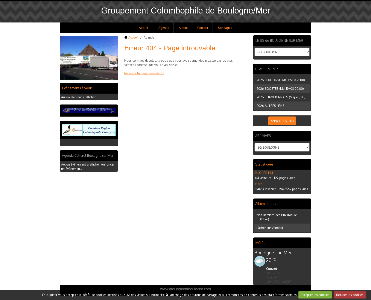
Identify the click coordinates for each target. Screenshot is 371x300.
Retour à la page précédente (144, 73)
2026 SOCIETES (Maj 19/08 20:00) (280, 88)
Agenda (163, 28)
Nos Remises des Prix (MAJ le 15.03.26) (277, 217)
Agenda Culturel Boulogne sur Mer (87, 155)
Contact (202, 28)
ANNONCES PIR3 (282, 121)
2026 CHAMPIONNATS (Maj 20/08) (281, 97)
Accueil (144, 28)
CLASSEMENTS (267, 69)
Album (183, 28)
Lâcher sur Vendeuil (270, 228)
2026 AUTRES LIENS (270, 105)
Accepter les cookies (315, 295)
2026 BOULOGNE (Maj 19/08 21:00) (281, 80)
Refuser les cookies (349, 295)
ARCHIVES (263, 136)
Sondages (225, 28)
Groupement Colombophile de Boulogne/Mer (185, 10)
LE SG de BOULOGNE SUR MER (279, 40)
